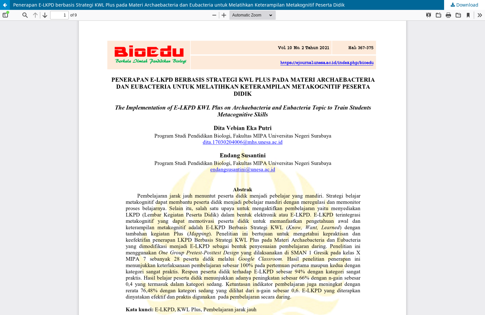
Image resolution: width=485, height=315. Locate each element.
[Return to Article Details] (5, 5)
